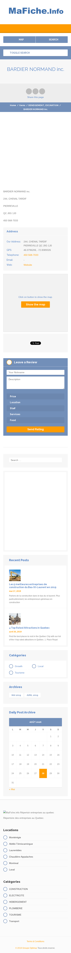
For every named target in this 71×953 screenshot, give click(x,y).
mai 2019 (16, 695)
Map (21, 39)
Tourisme (19, 672)
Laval (12, 869)
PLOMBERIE (15, 908)
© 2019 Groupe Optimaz (26, 948)
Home (13, 105)
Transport (14, 921)
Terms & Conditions (35, 941)
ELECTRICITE (16, 895)
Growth (18, 666)
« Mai (12, 789)
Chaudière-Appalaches (21, 856)
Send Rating (35, 429)
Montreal (13, 863)
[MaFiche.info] (35, 12)
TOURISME (15, 914)
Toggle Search (19, 52)
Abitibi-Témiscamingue (21, 844)
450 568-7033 (31, 255)
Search (53, 39)
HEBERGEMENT (18, 902)
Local (40, 666)
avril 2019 (32, 695)
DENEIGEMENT (36, 105)
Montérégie (15, 837)
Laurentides (15, 850)
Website (28, 265)
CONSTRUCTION (18, 889)
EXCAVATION (51, 105)
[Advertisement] (35, 154)
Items (22, 105)
